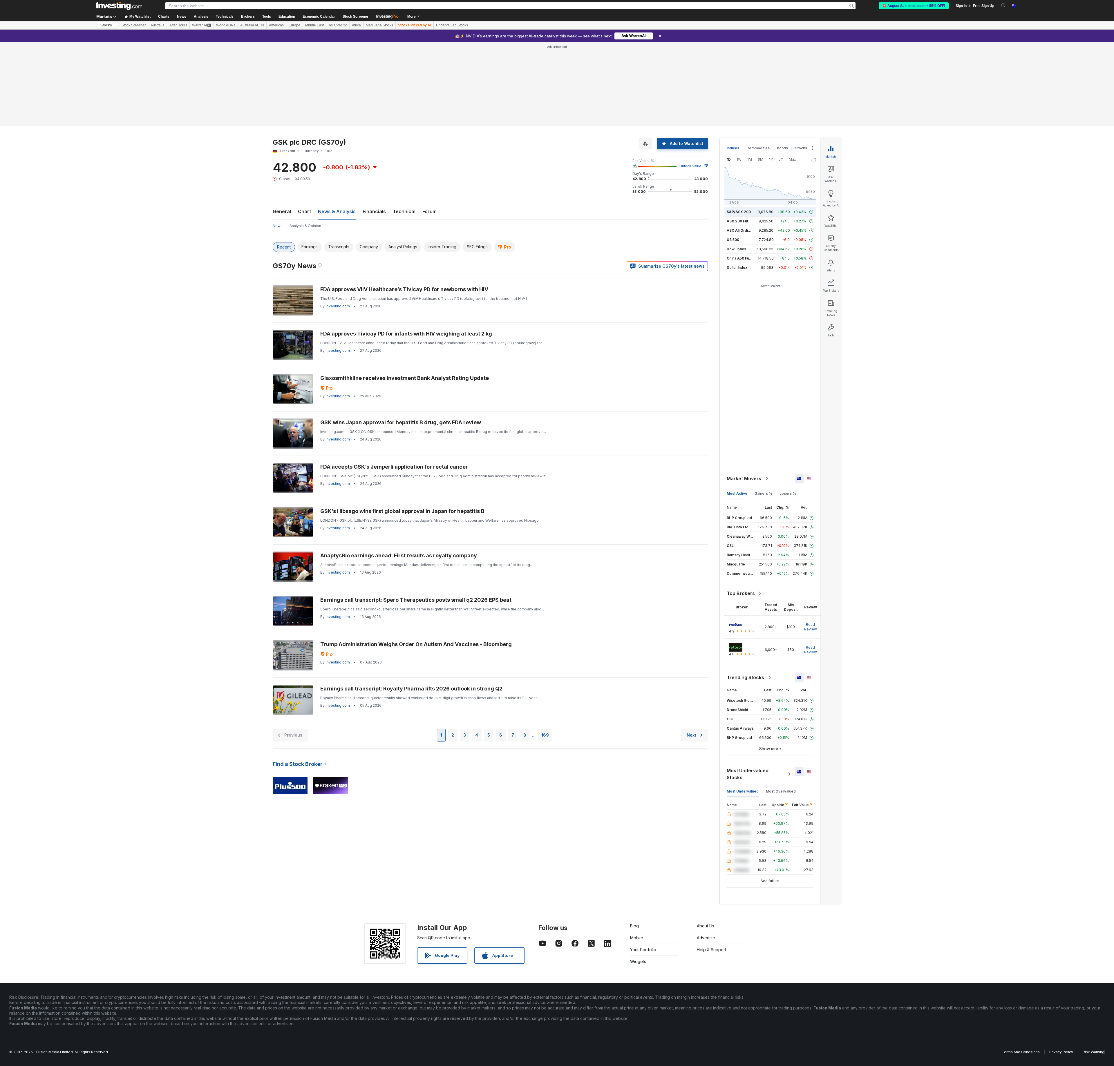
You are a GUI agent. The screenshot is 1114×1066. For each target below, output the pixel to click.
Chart (304, 211)
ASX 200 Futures (741, 221)
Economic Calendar (319, 16)
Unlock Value (690, 166)
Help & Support (711, 949)
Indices (733, 148)
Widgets (638, 961)
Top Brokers (741, 593)
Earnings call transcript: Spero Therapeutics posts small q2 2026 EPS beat (415, 600)
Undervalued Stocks (452, 25)
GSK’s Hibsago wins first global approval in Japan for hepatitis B (402, 511)
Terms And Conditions (1021, 1052)
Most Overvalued (781, 791)
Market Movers (744, 478)
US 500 (733, 240)
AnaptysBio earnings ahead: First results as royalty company (398, 555)
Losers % (788, 493)
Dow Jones (736, 249)
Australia (157, 25)
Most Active (737, 493)
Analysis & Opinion (305, 226)
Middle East (314, 25)
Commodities (758, 148)
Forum (429, 211)
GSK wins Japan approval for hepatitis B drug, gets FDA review (400, 422)
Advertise (706, 937)
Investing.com (338, 306)
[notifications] (1003, 5)
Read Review (810, 626)
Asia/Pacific (338, 25)
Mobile (636, 937)
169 (545, 735)
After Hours (178, 25)
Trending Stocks (745, 677)
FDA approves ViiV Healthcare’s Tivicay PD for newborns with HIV (404, 289)
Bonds (782, 148)
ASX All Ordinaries (743, 230)
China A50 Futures (742, 258)
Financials (374, 211)
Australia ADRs (252, 25)
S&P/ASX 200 (739, 212)
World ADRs (225, 25)
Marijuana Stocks (379, 25)
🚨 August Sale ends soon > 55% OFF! (913, 6)
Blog (634, 925)
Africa (356, 25)
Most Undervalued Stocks (747, 774)
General (282, 211)
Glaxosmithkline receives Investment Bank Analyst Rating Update (404, 378)
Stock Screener (355, 16)
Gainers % (763, 493)
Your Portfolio (643, 949)
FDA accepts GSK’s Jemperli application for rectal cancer (394, 467)
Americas (276, 25)
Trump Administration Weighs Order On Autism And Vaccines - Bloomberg (416, 644)
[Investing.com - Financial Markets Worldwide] (119, 6)
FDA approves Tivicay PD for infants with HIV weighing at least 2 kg (406, 334)
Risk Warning (1093, 1052)
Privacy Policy (1061, 1052)
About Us (705, 925)
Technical (404, 211)
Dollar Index (737, 267)
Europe (294, 25)
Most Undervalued (743, 791)
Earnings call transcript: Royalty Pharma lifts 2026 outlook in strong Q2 (411, 689)
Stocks (106, 25)
